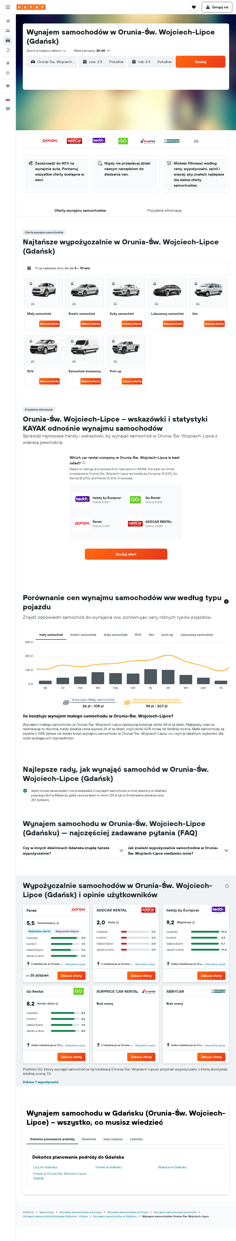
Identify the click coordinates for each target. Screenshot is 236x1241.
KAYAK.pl (28, 1212)
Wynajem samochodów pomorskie (175, 1212)
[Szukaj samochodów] (8, 40)
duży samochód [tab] (115, 635)
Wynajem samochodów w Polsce (127, 1212)
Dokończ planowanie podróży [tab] (52, 1139)
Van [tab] (151, 635)
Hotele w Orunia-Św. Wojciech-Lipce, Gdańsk (60, 1176)
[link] (126, 554)
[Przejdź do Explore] (8, 63)
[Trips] (8, 86)
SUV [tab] (138, 635)
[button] (8, 7)
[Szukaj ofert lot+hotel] (8, 50)
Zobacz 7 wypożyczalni (41, 1082)
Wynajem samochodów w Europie (80, 1212)
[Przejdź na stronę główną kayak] (31, 7)
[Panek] (79, 910)
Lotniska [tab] (136, 1139)
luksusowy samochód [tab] (197, 635)
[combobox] (47, 50)
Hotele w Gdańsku (109, 1167)
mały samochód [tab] (51, 635)
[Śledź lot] (8, 73)
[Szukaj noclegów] (8, 30)
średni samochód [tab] (83, 635)
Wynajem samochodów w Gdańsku (115, 1216)
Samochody (46, 1212)
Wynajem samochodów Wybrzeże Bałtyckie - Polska (55, 1216)
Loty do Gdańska (45, 1167)
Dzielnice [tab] (89, 1139)
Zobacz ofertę (49, 323)
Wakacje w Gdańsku (172, 1167)
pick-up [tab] (167, 635)
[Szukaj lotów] (8, 21)
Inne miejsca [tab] (113, 1139)
